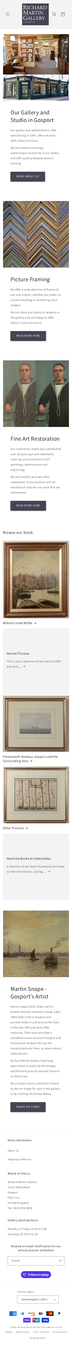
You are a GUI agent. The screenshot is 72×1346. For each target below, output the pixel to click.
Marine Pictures (18, 653)
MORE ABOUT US (27, 176)
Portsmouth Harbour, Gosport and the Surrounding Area (30, 759)
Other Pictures (13, 828)
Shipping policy (38, 1338)
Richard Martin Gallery (29, 1327)
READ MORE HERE (28, 335)
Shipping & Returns (19, 1159)
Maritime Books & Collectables (28, 859)
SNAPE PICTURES (28, 1107)
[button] (7, 14)
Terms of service (41, 1332)
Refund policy (23, 1332)
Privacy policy (60, 1332)
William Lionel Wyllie (17, 623)
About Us (13, 1150)
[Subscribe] (60, 1260)
